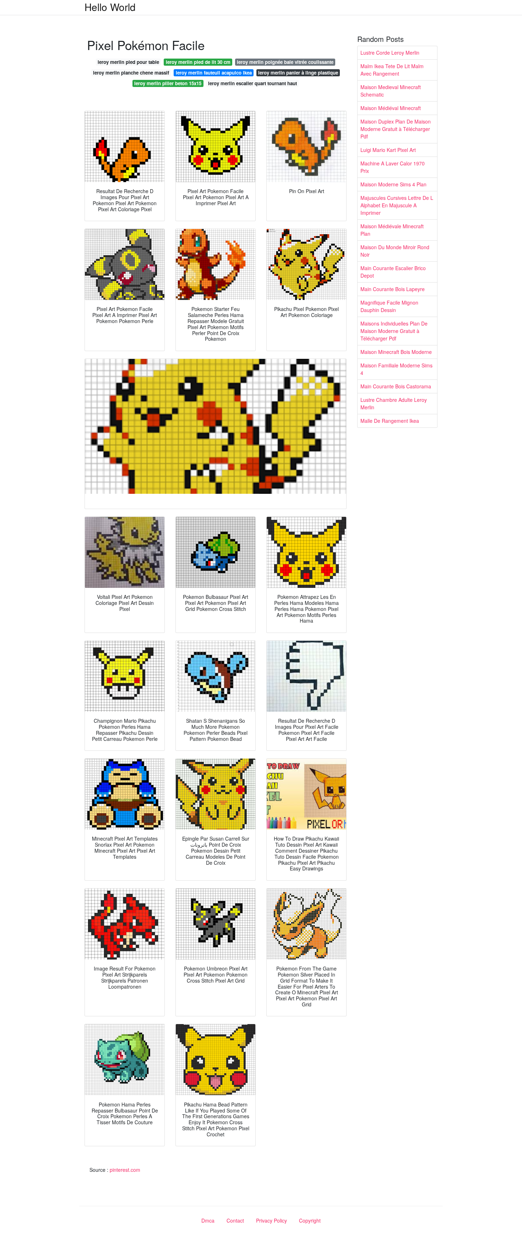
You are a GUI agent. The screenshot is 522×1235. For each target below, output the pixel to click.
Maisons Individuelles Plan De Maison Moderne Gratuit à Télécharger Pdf (394, 331)
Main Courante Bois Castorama (395, 386)
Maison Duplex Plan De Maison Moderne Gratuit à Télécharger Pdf (395, 129)
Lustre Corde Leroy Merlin (389, 52)
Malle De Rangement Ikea (389, 420)
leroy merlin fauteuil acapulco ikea (214, 72)
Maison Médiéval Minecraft (390, 107)
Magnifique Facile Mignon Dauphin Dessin (389, 306)
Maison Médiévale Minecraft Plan (392, 230)
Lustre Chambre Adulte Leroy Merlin (393, 403)
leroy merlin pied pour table (128, 62)
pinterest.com (125, 1169)
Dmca (207, 1220)
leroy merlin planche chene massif (131, 72)
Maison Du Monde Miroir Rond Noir (394, 251)
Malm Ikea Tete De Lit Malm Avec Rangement (392, 69)
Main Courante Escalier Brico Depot (393, 271)
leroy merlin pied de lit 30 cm (198, 62)
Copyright (310, 1220)
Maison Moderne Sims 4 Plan (393, 184)
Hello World (110, 6)
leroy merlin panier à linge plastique (298, 72)
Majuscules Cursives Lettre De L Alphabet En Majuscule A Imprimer (396, 205)
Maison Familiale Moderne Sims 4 (396, 369)
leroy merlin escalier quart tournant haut (252, 83)
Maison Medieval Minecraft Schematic (390, 90)
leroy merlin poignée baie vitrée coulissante (285, 62)
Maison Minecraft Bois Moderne (396, 351)
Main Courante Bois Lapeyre (392, 289)
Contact (235, 1220)
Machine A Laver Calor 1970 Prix (392, 167)
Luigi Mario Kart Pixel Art (388, 149)
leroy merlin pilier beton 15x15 (167, 83)
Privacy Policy (271, 1220)
